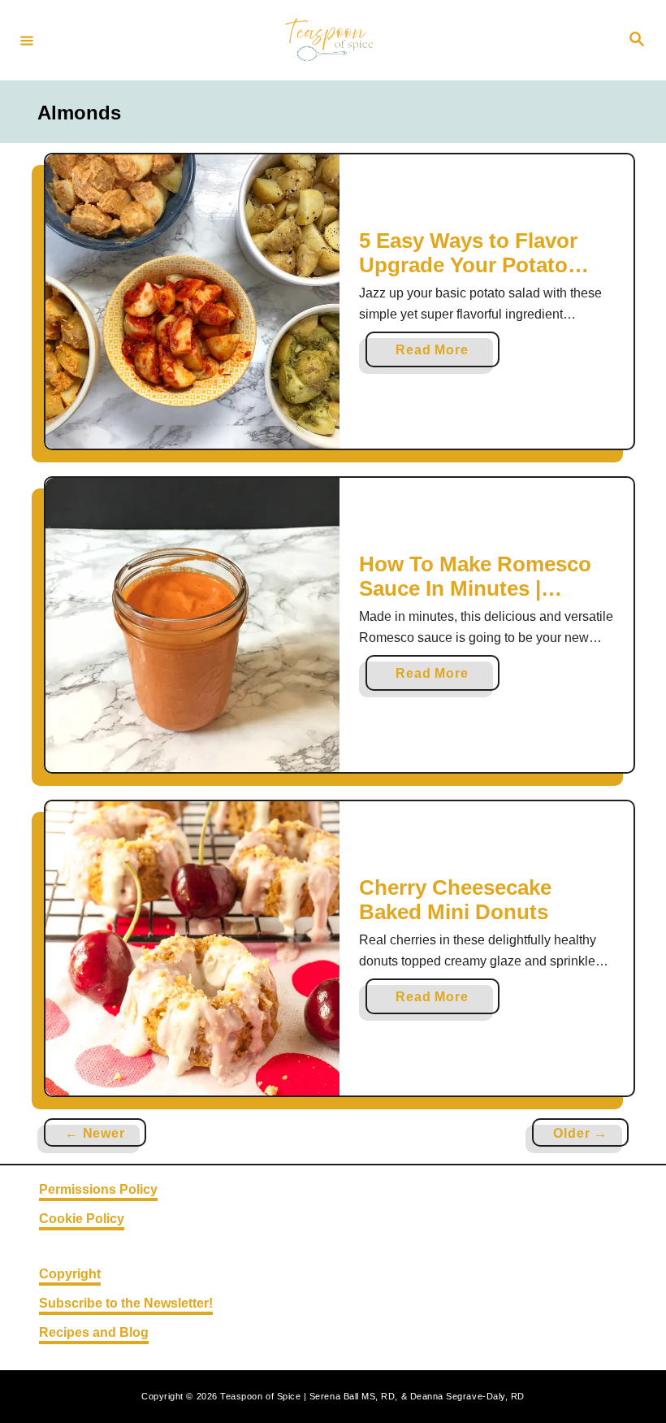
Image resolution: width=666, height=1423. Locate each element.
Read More (438, 354)
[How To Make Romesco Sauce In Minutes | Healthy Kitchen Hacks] (192, 625)
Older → (580, 1133)
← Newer (95, 1133)
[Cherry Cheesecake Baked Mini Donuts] (192, 948)
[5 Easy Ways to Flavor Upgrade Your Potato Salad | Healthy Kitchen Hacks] (192, 301)
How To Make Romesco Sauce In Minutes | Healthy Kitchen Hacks (475, 588)
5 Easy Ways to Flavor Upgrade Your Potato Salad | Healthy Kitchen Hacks (474, 276)
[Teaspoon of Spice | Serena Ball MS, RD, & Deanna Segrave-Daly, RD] (331, 40)
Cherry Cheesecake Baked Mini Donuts (455, 899)
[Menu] (27, 40)
